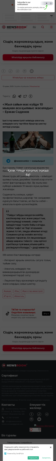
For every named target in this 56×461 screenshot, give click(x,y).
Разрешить (33, 458)
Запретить (46, 458)
